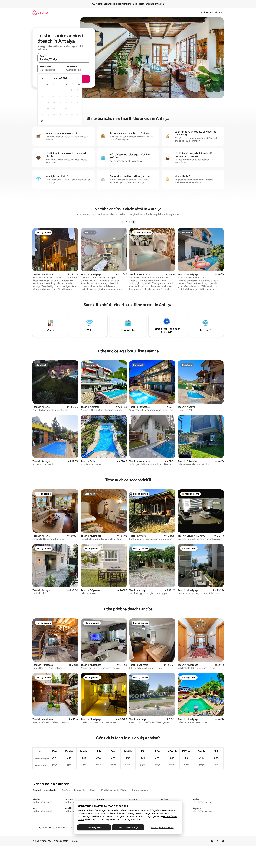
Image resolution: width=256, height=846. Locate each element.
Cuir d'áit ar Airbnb (211, 12)
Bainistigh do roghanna (162, 827)
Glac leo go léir (94, 827)
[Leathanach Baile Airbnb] (40, 12)
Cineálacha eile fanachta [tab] (73, 790)
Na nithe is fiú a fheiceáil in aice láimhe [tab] (108, 790)
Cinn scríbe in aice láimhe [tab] (44, 790)
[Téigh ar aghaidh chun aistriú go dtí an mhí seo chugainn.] (77, 78)
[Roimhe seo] (122, 222)
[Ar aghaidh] (133, 222)
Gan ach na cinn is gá (128, 827)
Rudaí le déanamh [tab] (140, 790)
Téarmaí (75, 841)
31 (42, 121)
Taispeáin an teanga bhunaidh (149, 4)
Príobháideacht (61, 841)
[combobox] (64, 59)
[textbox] (50, 70)
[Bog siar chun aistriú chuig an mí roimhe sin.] (42, 78)
